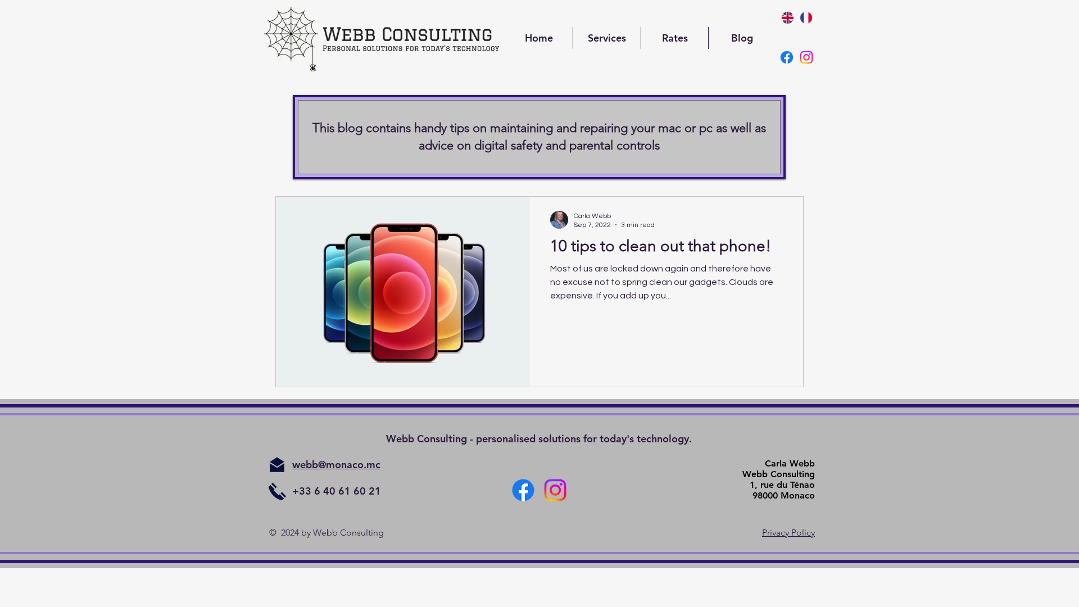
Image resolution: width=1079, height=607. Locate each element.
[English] (787, 18)
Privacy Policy (788, 532)
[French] (805, 18)
